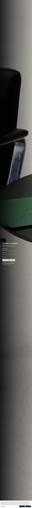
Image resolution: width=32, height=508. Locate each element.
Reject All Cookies (28, 506)
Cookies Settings (3, 506)
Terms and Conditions (11, 263)
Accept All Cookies (22, 506)
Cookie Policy (26, 504)
